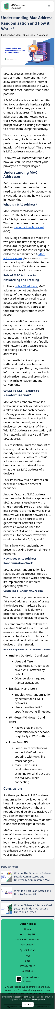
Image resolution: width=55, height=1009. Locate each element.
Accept (27, 1004)
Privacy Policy (38, 999)
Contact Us (27, 970)
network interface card (29, 227)
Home (27, 929)
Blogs (27, 960)
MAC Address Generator (27, 939)
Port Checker (28, 944)
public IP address (26, 286)
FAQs (27, 955)
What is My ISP (27, 934)
